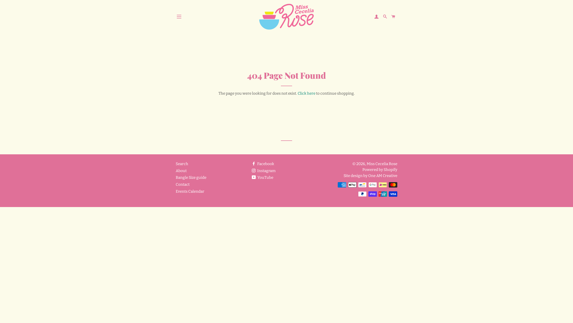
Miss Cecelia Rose (382, 164)
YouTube (265, 177)
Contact (183, 184)
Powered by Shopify (379, 169)
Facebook (265, 164)
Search (182, 164)
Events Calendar (190, 191)
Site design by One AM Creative (370, 175)
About (181, 170)
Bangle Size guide (191, 177)
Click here (306, 93)
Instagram (266, 170)
